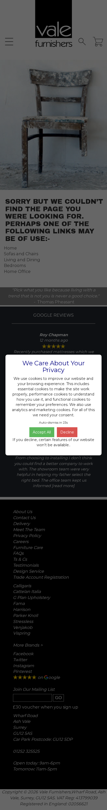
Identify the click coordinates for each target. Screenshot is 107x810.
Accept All (42, 432)
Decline (67, 432)
